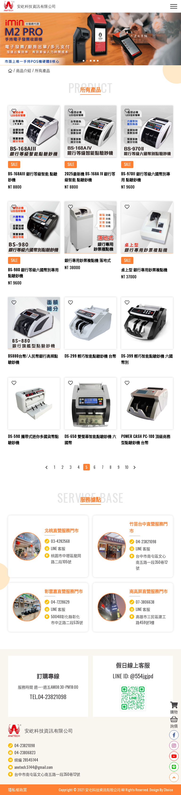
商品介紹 (23, 70)
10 (126, 467)
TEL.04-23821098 (48, 696)
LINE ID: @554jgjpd (133, 675)
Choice (168, 789)
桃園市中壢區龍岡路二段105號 (66, 558)
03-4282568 (60, 541)
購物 (174, 712)
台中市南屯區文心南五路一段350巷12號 (152, 562)
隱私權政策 (17, 789)
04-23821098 (146, 541)
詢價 (174, 726)
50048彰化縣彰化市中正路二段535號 (67, 620)
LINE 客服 (58, 548)
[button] (83, 61)
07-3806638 (145, 602)
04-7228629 (60, 602)
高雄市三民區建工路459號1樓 (151, 620)
